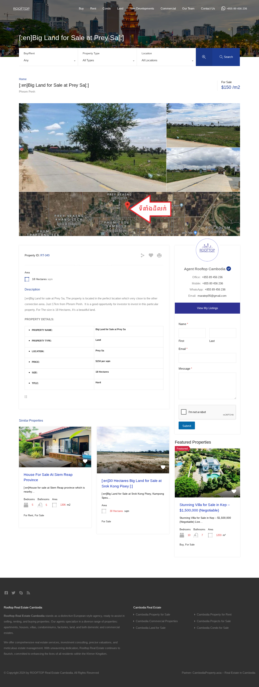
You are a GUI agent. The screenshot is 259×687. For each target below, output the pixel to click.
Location (147, 53)
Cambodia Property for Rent (214, 614)
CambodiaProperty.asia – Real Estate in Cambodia (223, 672)
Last (212, 340)
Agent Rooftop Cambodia (205, 269)
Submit (186, 425)
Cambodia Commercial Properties (157, 621)
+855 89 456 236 (237, 8)
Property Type (91, 53)
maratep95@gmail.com (212, 295)
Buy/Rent (29, 53)
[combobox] (48, 61)
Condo (107, 8)
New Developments (142, 8)
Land (120, 8)
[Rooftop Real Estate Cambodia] (21, 9)
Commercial (168, 8)
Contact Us (208, 8)
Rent (93, 8)
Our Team (188, 8)
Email (183, 348)
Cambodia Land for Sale (151, 627)
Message (185, 368)
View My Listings (207, 308)
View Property (55, 459)
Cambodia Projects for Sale (214, 621)
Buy (81, 8)
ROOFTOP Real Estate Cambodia (51, 672)
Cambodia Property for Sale (153, 614)
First (181, 340)
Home (23, 79)
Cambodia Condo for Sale (213, 627)
